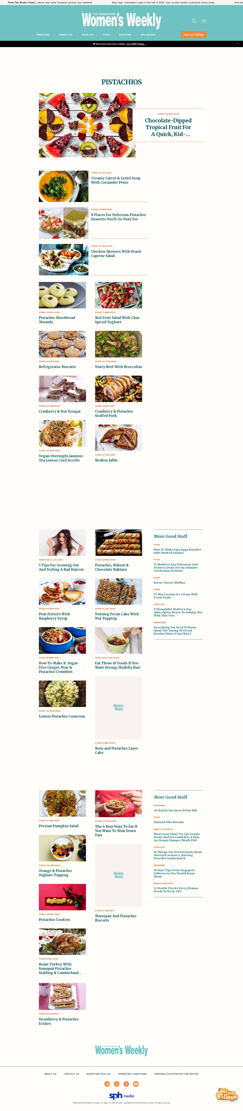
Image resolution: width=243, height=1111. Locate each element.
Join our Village (193, 34)
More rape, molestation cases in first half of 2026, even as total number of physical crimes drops (128, 2)
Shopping (125, 34)
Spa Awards (148, 34)
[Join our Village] (227, 1095)
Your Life (88, 34)
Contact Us (71, 1074)
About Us (50, 1074)
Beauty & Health (163, 829)
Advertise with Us (98, 1074)
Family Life (66, 34)
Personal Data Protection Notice (176, 1074)
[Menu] (204, 21)
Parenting (43, 34)
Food (106, 34)
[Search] (194, 21)
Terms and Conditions (132, 1074)
